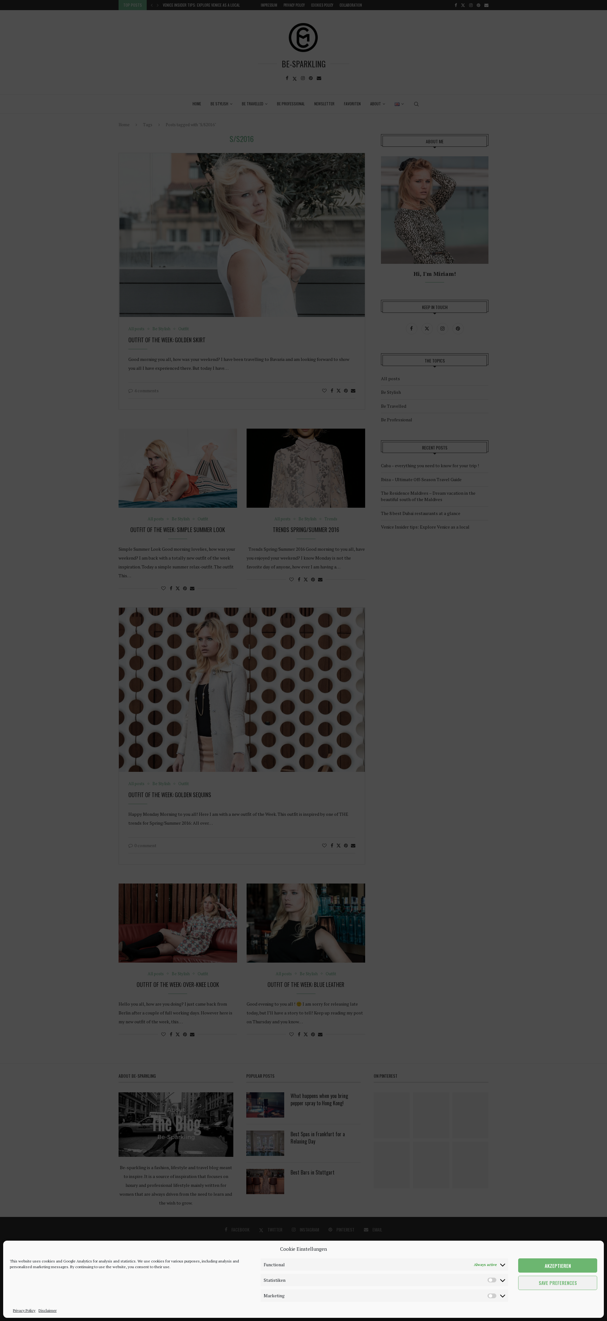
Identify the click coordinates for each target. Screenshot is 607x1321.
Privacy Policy (24, 1310)
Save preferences (558, 1283)
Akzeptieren (558, 1265)
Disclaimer (48, 1310)
